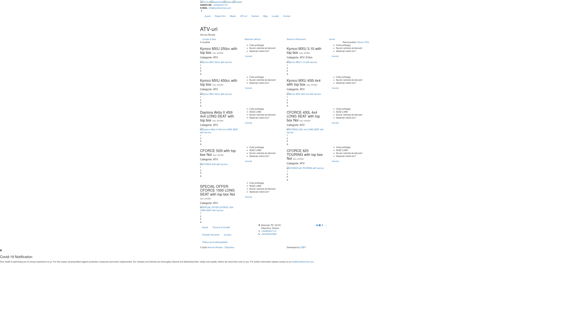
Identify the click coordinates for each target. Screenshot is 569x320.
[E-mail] (319, 225)
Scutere (255, 16)
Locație (275, 16)
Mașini (233, 16)
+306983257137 (220, 4)
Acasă (207, 16)
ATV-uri (243, 16)
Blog (265, 16)
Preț (367, 42)
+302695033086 (268, 233)
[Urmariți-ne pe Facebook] (201, 10)
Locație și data (209, 39)
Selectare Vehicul (252, 39)
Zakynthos (229, 247)
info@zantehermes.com (220, 7)
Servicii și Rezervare (296, 39)
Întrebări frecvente (210, 234)
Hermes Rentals (215, 247)
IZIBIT (303, 247)
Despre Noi (220, 16)
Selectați (248, 56)
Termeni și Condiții (221, 227)
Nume (360, 42)
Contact (286, 16)
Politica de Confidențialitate (215, 242)
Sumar (332, 39)
